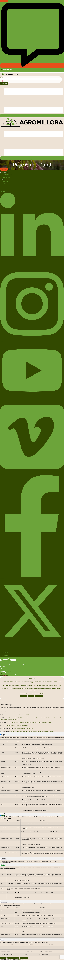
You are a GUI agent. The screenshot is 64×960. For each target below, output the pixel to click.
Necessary (3, 734)
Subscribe (4, 675)
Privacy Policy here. (56, 685)
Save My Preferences (13, 957)
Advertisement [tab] (3, 900)
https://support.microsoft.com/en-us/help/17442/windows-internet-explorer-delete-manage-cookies (29, 722)
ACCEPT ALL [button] (24, 957)
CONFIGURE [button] (39, 696)
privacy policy (26, 674)
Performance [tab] (3, 858)
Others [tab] (1, 939)
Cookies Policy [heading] (32, 678)
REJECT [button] (30, 696)
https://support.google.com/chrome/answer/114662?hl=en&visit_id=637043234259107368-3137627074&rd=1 (33, 731)
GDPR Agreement (6, 671)
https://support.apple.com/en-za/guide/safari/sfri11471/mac (15, 725)
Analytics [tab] (2, 864)
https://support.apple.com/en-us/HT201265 (23, 728)
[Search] (1, 81)
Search (1, 77)
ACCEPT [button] (23, 696)
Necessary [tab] (2, 732)
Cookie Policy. (38, 685)
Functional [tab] (2, 813)
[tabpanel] (32, 774)
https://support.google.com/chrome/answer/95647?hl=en (19, 714)
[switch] (0, 815)
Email (2, 667)
